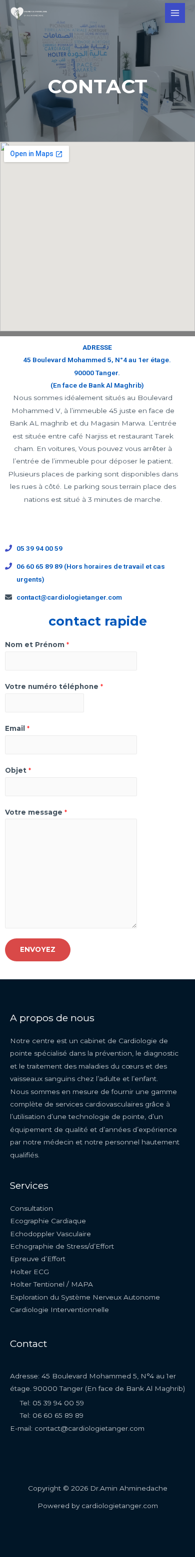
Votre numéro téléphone (54, 686)
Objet (18, 770)
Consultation (31, 1208)
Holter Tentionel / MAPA (51, 1284)
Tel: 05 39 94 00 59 (52, 1403)
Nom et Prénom (37, 645)
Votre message (36, 812)
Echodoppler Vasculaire (50, 1234)
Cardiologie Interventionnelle (59, 1310)
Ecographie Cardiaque (48, 1221)
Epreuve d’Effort (38, 1259)
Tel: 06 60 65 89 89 (52, 1415)
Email (17, 728)
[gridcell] (97, 366)
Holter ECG (29, 1272)
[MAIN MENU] (175, 13)
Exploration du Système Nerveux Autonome (85, 1297)
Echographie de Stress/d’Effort (62, 1246)
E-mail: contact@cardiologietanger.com (77, 1428)
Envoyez (38, 949)
